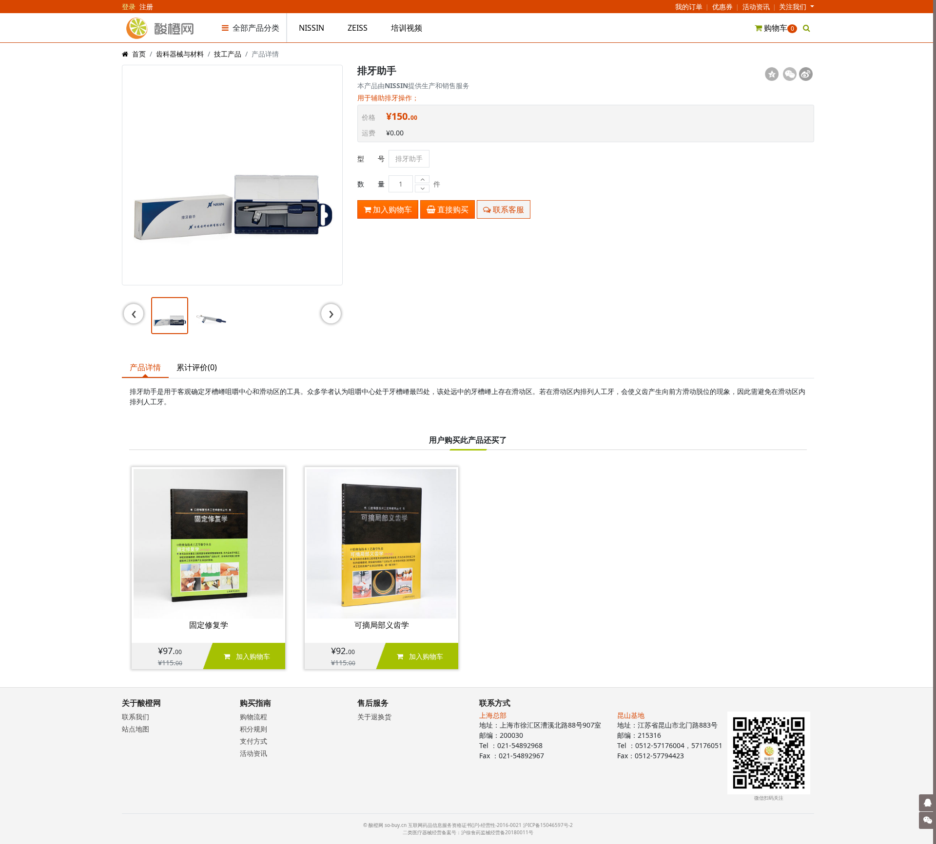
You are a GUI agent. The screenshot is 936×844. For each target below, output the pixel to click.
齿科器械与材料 (180, 53)
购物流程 (253, 716)
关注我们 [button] (793, 6)
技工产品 (227, 53)
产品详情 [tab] (145, 367)
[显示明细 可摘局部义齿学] (381, 542)
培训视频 (406, 27)
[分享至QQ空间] (771, 74)
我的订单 (688, 6)
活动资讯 (756, 6)
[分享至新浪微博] (806, 74)
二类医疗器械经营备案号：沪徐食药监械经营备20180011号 (468, 832)
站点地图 (135, 728)
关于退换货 (374, 716)
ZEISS (358, 27)
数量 (371, 183)
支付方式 (253, 741)
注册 (146, 6)
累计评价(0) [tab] (196, 367)
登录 (129, 6)
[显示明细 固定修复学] (208, 542)
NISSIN (311, 27)
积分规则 (253, 728)
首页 (139, 53)
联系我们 (135, 716)
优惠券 (722, 6)
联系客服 (507, 209)
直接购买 (451, 209)
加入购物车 (391, 209)
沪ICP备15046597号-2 (548, 825)
